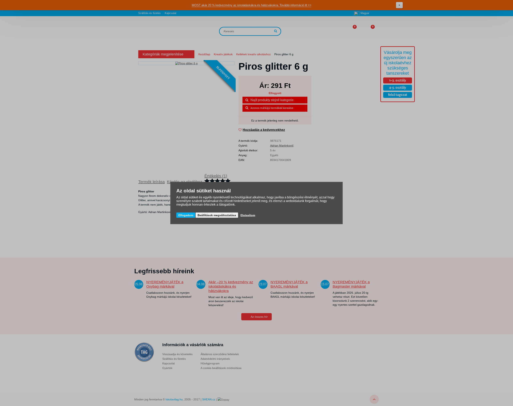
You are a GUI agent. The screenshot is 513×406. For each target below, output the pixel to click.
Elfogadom (185, 215)
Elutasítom (247, 215)
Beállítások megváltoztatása (217, 215)
